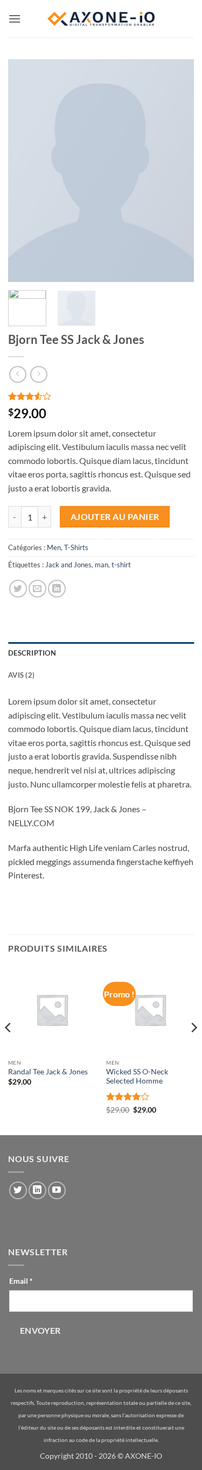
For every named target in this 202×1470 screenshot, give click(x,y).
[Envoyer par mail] (37, 588)
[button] (14, 18)
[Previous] (8, 1049)
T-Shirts (76, 547)
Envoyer (40, 1330)
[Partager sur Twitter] (18, 588)
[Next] (193, 1049)
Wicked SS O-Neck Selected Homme (137, 1076)
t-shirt (121, 564)
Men (54, 547)
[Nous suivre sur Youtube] (57, 1190)
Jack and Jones (68, 564)
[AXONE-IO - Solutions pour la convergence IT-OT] (101, 19)
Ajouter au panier (115, 517)
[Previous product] (38, 374)
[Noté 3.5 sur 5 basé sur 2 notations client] (101, 396)
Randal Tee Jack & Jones (48, 1071)
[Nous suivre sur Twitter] (18, 1190)
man (101, 564)
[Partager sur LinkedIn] (57, 588)
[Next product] (17, 374)
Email (21, 1280)
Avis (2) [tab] (21, 675)
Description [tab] (32, 653)
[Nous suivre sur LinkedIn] (37, 1190)
